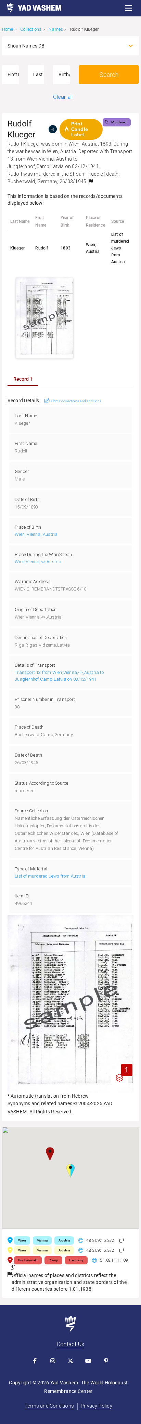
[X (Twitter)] (70, 1360)
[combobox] (64, 46)
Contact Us (70, 1344)
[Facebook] (35, 1360)
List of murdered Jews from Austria (50, 876)
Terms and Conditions (49, 1406)
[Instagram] (53, 1360)
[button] (129, 8)
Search (109, 74)
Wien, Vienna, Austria (36, 534)
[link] (30, 8)
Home (7, 29)
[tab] (23, 379)
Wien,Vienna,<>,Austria (38, 561)
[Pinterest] (106, 1360)
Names (56, 29)
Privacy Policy (96, 1406)
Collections (30, 29)
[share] (53, 129)
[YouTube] (88, 1360)
